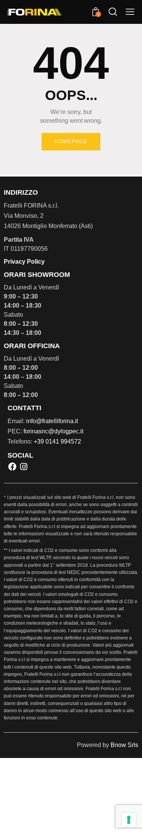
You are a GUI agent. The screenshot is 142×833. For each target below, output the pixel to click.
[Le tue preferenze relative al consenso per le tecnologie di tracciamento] (129, 820)
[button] (130, 12)
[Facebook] (12, 466)
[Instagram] (23, 466)
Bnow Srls (124, 745)
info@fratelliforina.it (52, 421)
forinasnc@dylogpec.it (53, 431)
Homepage (71, 141)
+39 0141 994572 (57, 441)
